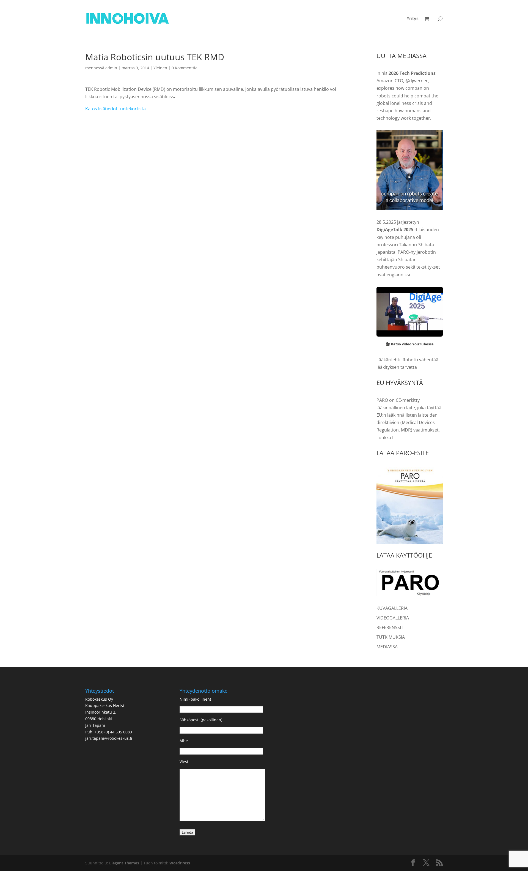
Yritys (413, 19)
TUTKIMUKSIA (390, 637)
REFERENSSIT (389, 627)
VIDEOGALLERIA (392, 618)
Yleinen (160, 67)
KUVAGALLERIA (392, 608)
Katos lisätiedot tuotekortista (115, 109)
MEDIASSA (387, 647)
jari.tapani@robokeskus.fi (108, 738)
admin (111, 67)
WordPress (179, 862)
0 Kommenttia (184, 67)
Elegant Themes (124, 862)
